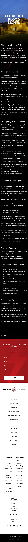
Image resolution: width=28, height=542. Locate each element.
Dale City (8, 483)
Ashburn (8, 460)
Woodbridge (8, 480)
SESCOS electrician (6, 60)
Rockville (19, 460)
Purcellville (9, 471)
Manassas (8, 486)
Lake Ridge (9, 488)
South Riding (8, 468)
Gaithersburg (19, 466)
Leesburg (8, 463)
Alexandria (19, 481)
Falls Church (19, 483)
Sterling (9, 466)
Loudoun (9, 458)
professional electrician (7, 196)
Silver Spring (19, 468)
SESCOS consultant (13, 238)
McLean (19, 486)
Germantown (19, 471)
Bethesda (19, 463)
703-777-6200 (14, 501)
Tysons (19, 489)
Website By (12, 539)
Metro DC (19, 475)
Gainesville (9, 491)
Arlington (19, 478)
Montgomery (19, 458)
